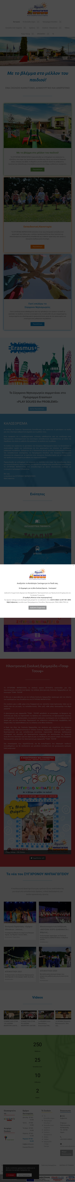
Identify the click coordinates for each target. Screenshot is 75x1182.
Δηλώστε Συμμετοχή (37, 608)
